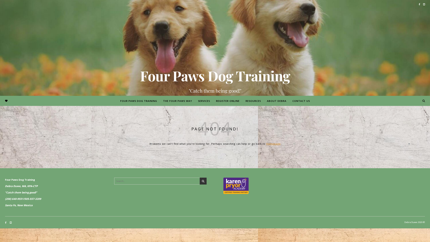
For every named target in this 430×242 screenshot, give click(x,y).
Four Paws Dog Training (215, 75)
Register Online (228, 101)
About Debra (276, 101)
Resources (253, 101)
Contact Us (301, 101)
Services (204, 101)
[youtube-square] (424, 4)
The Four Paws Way (177, 101)
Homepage (273, 143)
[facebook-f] (420, 4)
